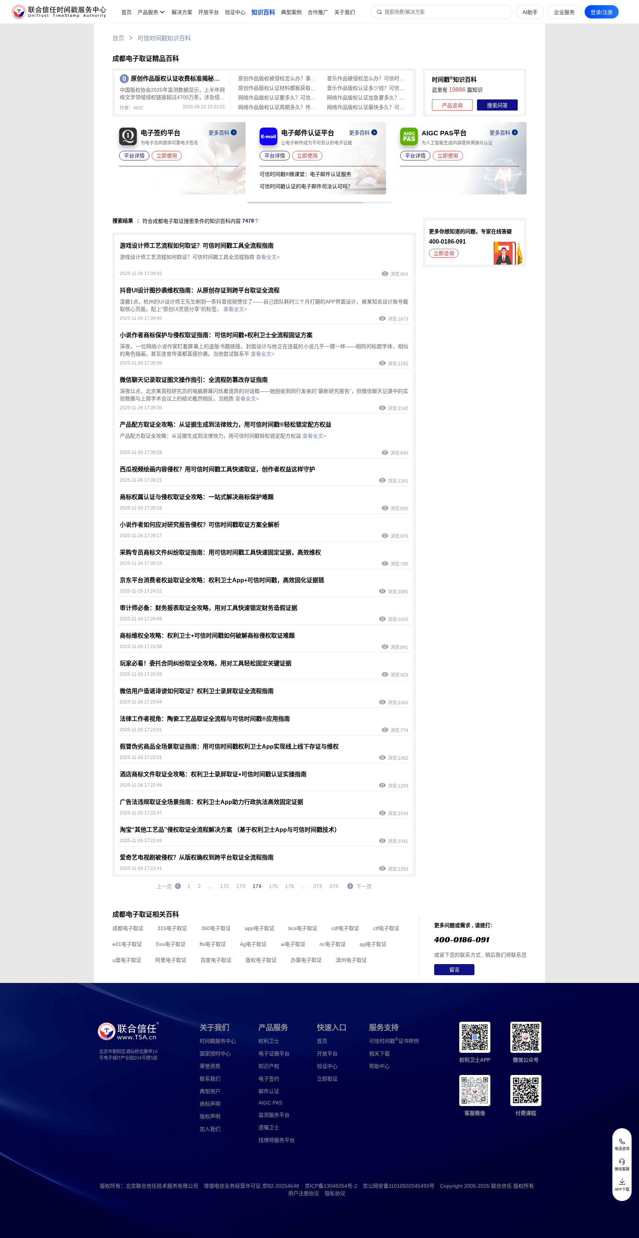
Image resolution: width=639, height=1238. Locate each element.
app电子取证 (259, 928)
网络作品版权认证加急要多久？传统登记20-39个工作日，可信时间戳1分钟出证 (367, 98)
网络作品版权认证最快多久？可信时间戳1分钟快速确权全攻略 (367, 107)
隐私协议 (335, 1193)
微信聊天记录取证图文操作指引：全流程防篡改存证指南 (194, 380)
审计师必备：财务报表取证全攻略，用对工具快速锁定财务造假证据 (208, 608)
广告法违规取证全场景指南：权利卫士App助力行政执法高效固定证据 (211, 802)
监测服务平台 (274, 1115)
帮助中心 (379, 1066)
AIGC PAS (270, 1103)
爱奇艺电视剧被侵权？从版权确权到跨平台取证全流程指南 (197, 857)
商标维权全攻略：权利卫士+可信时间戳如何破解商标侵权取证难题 (207, 635)
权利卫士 (268, 1041)
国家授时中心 (215, 1053)
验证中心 (235, 12)
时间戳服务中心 (218, 1041)
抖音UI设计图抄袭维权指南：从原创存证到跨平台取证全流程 (200, 290)
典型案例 (291, 12)
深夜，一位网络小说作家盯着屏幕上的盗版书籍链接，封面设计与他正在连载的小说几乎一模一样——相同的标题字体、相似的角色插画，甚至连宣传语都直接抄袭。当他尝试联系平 (264, 350)
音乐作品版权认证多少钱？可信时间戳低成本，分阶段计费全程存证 (367, 88)
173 (240, 886)
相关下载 (379, 1053)
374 (333, 886)
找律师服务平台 (276, 1140)
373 (317, 886)
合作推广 (318, 12)
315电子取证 (172, 928)
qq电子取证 (373, 944)
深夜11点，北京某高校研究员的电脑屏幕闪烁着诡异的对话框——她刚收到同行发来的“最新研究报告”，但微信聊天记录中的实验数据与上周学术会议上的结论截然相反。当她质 (264, 394)
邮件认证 (268, 1091)
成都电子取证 (127, 928)
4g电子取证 (253, 944)
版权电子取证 (261, 960)
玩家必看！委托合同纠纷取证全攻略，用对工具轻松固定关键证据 (205, 663)
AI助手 (530, 12)
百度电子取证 (215, 960)
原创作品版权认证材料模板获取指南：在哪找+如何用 (279, 88)
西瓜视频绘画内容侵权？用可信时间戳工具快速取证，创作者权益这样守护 (217, 469)
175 (273, 886)
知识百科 (263, 12)
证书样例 (394, 1040)
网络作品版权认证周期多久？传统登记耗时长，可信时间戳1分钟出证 (279, 107)
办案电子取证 (306, 960)
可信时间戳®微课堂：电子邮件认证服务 (305, 174)
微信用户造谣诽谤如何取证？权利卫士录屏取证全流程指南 (197, 691)
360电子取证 (216, 928)
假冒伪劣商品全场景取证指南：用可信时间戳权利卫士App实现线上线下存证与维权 (229, 746)
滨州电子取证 (351, 960)
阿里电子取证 (170, 960)
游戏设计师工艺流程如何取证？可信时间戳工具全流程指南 (197, 245)
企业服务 (564, 12)
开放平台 (208, 12)
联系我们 (210, 1079)
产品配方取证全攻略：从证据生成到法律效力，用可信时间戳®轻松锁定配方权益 (225, 424)
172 (224, 886)
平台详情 (134, 156)
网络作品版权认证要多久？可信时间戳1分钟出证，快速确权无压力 (279, 98)
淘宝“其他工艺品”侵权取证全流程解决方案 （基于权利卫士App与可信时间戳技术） (230, 830)
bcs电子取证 (302, 928)
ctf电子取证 (386, 928)
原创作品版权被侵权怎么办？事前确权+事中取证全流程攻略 (279, 78)
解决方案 (182, 12)
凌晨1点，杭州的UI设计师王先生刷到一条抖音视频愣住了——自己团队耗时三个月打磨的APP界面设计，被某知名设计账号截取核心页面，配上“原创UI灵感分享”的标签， (264, 305)
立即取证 (327, 1079)
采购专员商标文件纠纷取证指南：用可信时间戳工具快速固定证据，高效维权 (220, 552)
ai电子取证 (293, 944)
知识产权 (268, 1066)
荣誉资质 (210, 1066)
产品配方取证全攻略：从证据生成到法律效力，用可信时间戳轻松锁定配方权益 (223, 436)
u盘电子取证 (126, 960)
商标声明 (210, 1104)
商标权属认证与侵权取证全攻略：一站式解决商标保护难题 (197, 497)
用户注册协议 (303, 1193)
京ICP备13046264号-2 (331, 1186)
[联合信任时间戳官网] (59, 12)
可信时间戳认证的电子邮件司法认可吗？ (306, 186)
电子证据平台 (274, 1053)
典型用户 (210, 1091)
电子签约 (268, 1079)
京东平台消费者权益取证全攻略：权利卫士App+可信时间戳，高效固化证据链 (222, 580)
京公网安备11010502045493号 (399, 1186)
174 (257, 886)
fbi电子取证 (213, 944)
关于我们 (344, 12)
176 (289, 886)
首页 (126, 12)
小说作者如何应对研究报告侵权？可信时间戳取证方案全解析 (200, 525)
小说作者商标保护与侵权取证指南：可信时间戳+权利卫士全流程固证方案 (216, 335)
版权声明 (210, 1116)
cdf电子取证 (345, 928)
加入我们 (210, 1129)
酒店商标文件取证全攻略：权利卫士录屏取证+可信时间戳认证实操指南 (213, 774)
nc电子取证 (333, 944)
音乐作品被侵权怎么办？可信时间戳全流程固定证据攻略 (367, 78)
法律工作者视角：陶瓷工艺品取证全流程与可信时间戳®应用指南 (205, 719)
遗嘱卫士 (268, 1127)
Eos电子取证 (171, 944)
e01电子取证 (127, 944)
